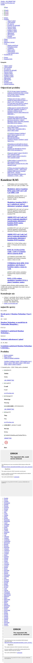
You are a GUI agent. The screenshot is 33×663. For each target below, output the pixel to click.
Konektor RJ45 (11, 37)
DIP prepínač (10, 34)
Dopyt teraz (4, 290)
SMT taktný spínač (17, 363)
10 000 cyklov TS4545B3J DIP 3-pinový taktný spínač (16, 129)
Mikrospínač (10, 33)
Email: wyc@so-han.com (11, 303)
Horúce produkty (8, 355)
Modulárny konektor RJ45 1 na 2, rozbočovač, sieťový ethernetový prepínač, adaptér (17, 204)
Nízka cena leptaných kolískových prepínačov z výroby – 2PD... (16, 174)
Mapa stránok (7, 356)
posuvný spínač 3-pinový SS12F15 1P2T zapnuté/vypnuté (16, 156)
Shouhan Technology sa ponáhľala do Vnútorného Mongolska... (14, 323)
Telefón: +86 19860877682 (8, 1)
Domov (6, 17)
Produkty (6, 19)
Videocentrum (11, 51)
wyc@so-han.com (9, 393)
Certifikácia (10, 48)
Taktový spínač (11, 21)
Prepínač (9, 36)
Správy (6, 40)
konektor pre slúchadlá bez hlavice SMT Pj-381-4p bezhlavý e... (16, 149)
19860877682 (8, 438)
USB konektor (11, 22)
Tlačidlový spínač (12, 31)
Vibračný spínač (11, 28)
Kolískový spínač (12, 30)
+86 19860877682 (9, 380)
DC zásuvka (10, 24)
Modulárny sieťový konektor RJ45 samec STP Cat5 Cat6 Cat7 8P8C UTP (17, 191)
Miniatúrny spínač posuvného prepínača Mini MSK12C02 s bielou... (18, 122)
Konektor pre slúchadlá (13, 25)
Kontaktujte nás (8, 54)
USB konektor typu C (26, 361)
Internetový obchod (9, 42)
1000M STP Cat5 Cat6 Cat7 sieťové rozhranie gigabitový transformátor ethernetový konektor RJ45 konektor (17, 237)
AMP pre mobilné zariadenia (11, 358)
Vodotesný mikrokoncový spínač (12, 339)
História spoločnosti (12, 45)
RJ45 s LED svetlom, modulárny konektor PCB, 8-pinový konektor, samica (17, 280)
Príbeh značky (11, 50)
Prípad (6, 39)
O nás (5, 44)
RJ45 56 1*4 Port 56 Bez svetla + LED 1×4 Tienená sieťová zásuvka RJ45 (16, 251)
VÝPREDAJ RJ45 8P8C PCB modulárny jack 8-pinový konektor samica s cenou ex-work (18, 266)
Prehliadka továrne (12, 47)
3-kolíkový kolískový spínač (11, 361)
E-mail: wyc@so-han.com (8, 3)
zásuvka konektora (9, 84)
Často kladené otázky (13, 53)
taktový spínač (8, 363)
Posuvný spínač (11, 27)
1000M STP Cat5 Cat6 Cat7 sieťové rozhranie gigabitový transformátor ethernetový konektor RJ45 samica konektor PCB (17, 221)
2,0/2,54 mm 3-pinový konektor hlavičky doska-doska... (15, 95)
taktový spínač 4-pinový (14, 364)
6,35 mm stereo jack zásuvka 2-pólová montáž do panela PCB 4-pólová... (17, 104)
